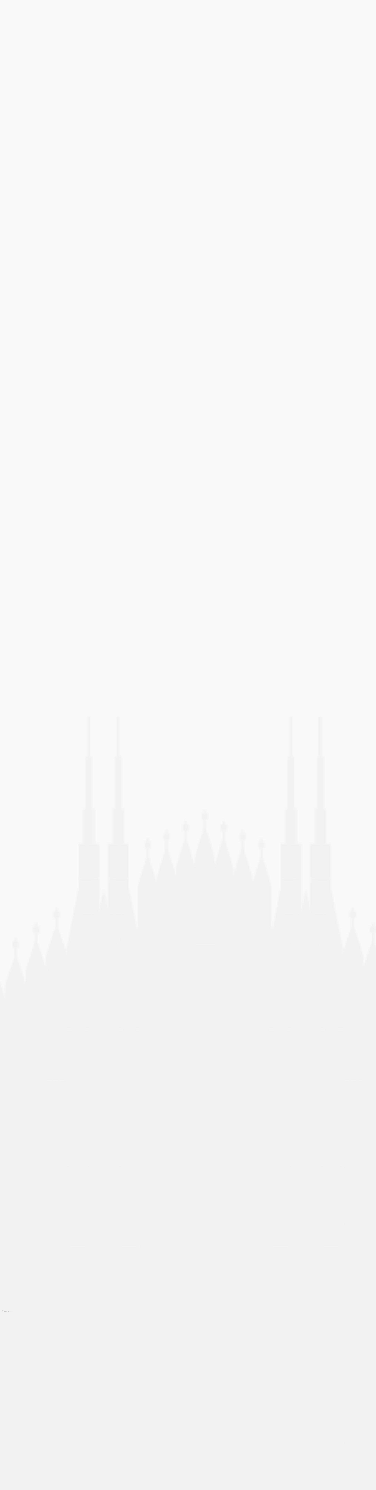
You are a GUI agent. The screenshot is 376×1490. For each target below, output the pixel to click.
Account (6, 1335)
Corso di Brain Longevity (18, 1368)
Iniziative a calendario (16, 1396)
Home (4, 3)
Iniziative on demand (16, 1401)
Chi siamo (7, 1352)
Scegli (28, 344)
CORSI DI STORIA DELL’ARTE (22, 1363)
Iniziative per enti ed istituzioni (24, 1412)
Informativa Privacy (14, 1390)
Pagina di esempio (14, 1439)
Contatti (6, 1357)
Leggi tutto (8, 107)
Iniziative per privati (15, 1423)
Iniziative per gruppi (15, 1418)
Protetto (6, 1445)
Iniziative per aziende (16, 1407)
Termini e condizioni (15, 1456)
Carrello (6, 1341)
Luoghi (5, 1434)
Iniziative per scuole (15, 1428)
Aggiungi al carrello (24, 186)
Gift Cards (7, 1374)
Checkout (7, 1346)
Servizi (5, 1450)
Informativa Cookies (15, 1385)
